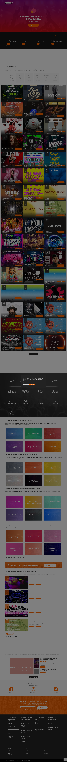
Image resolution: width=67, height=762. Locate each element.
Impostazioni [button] (26, 384)
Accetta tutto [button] (32, 384)
